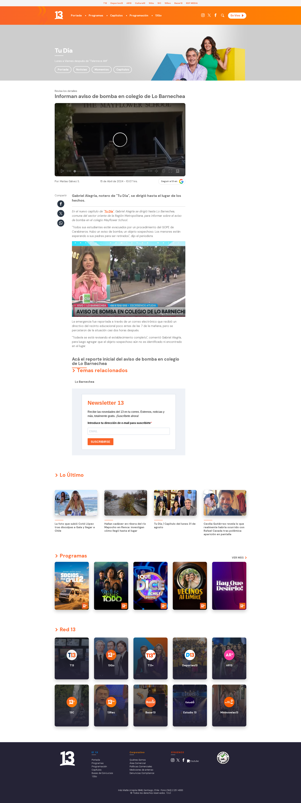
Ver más (238, 557)
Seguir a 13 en (169, 181)
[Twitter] (209, 16)
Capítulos (116, 15)
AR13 (129, 3)
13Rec (168, 3)
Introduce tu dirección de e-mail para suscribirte (119, 422)
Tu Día (109, 211)
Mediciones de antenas (141, 769)
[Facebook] (215, 16)
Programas (96, 15)
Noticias (81, 69)
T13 (105, 3)
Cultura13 (140, 3)
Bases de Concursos (102, 773)
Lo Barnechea (84, 382)
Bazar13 (178, 3)
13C (159, 3)
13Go (151, 3)
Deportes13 (116, 3)
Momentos (102, 69)
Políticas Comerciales (141, 766)
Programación (139, 15)
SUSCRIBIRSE (100, 441)
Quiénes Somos (138, 759)
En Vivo (235, 15)
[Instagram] (203, 16)
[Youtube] (193, 761)
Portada (76, 15)
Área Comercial (138, 763)
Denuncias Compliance (142, 773)
